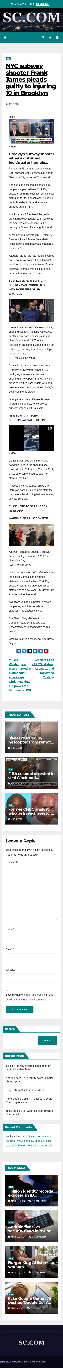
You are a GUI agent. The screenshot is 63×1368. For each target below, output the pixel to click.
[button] (43, 37)
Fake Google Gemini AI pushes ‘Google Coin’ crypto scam (29, 1302)
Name (10, 929)
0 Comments (39, 1201)
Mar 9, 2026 (17, 1308)
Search (10, 1029)
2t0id (42, 1362)
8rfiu (38, 1362)
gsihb (2, 1362)
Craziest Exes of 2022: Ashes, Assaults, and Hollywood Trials (43, 668)
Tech (11, 1187)
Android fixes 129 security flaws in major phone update (29, 1231)
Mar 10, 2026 (18, 1237)
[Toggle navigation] (57, 37)
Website (10, 969)
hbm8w (15, 1362)
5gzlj (21, 1362)
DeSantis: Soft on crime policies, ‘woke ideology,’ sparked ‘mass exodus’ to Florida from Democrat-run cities (30, 1141)
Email (10, 949)
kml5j (26, 1362)
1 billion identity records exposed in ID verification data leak (30, 1195)
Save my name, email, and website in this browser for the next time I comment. (29, 997)
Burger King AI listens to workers (25, 1090)
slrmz (32, 1362)
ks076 (8, 1362)
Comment (12, 862)
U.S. (8, 59)
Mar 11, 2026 (18, 1201)
